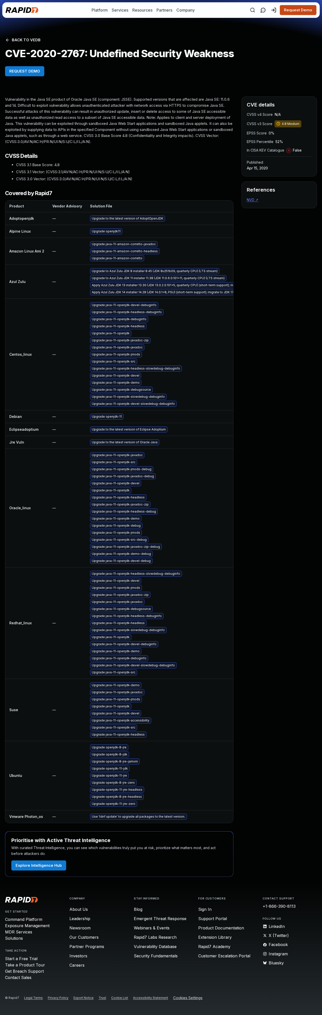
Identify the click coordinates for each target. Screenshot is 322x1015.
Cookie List (119, 998)
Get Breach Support (24, 971)
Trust (102, 998)
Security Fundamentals (156, 955)
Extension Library (215, 937)
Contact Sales (18, 977)
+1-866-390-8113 (279, 906)
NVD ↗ (252, 200)
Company (185, 10)
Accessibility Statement (150, 998)
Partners (164, 10)
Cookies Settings (188, 998)
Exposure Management (27, 925)
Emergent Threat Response (160, 918)
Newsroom (80, 927)
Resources (142, 10)
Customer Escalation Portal (224, 955)
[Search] (252, 10)
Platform (100, 10)
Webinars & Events (152, 927)
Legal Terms (33, 998)
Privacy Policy (58, 998)
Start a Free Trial (21, 958)
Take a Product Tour (25, 964)
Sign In (205, 909)
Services (120, 10)
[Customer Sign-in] (273, 10)
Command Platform (23, 919)
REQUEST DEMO (24, 71)
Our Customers (84, 937)
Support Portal (212, 918)
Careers (77, 965)
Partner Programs (86, 946)
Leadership (79, 918)
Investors (78, 955)
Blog (138, 909)
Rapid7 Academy (214, 946)
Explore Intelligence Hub (39, 865)
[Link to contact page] (263, 10)
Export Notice (83, 998)
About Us (78, 909)
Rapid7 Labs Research (155, 937)
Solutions (14, 938)
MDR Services (18, 931)
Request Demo (298, 10)
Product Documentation (221, 927)
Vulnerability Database (155, 946)
